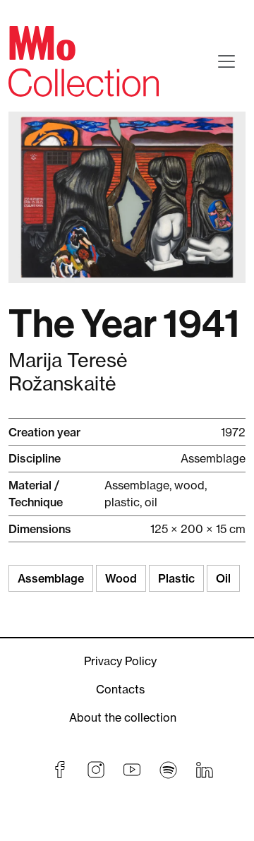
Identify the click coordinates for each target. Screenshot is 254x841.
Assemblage (51, 578)
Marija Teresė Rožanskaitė (68, 372)
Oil (223, 578)
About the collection (122, 717)
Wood (121, 578)
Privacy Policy (120, 661)
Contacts (120, 689)
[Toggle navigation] (226, 61)
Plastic (176, 578)
